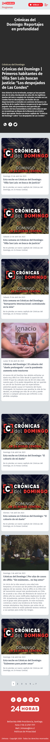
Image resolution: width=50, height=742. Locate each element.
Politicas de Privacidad (25, 731)
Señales (36, 5)
